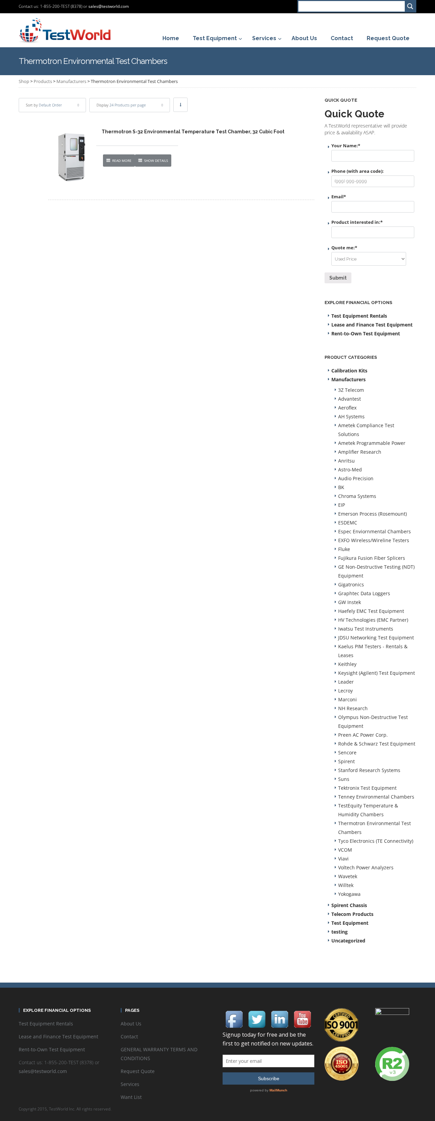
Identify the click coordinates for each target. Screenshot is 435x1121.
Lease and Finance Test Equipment (372, 324)
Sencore (347, 752)
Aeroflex (347, 407)
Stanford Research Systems (369, 770)
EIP (341, 505)
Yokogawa (349, 894)
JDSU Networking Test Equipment (376, 637)
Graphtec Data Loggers (364, 593)
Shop (24, 81)
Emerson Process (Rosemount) (372, 514)
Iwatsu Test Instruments (365, 628)
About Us (131, 1023)
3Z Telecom (351, 390)
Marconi (347, 699)
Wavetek (347, 876)
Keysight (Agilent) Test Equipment (376, 673)
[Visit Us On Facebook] (234, 1018)
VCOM (345, 850)
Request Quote (138, 1071)
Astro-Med (350, 469)
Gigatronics (351, 584)
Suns (343, 779)
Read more (122, 160)
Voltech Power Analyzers (366, 867)
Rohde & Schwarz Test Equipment (376, 743)
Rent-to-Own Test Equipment (365, 333)
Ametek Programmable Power (371, 443)
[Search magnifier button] (410, 6)
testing (339, 931)
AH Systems (351, 416)
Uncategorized (348, 940)
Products (43, 81)
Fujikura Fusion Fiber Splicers (371, 558)
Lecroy (345, 690)
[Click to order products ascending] (180, 105)
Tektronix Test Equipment (367, 788)
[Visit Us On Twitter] (256, 1018)
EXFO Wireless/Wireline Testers (373, 540)
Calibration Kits (349, 370)
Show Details (156, 160)
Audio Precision (355, 478)
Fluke (344, 549)
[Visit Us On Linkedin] (279, 1018)
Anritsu (346, 460)
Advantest (349, 399)
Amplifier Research (359, 452)
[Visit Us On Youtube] (302, 1018)
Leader (346, 682)
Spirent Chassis (349, 905)
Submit (338, 278)
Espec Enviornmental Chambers (374, 531)
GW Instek (349, 602)
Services (130, 1084)
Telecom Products (352, 914)
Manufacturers (71, 81)
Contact (129, 1036)
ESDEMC (347, 522)
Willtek (345, 885)
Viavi (343, 858)
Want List (131, 1097)
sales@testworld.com (108, 6)
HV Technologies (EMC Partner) (373, 620)
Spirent (346, 761)
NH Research (353, 708)
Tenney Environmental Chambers (376, 796)
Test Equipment (349, 923)
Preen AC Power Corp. (363, 735)
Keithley (347, 664)
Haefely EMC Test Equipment (371, 611)
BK (341, 487)
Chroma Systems (357, 496)
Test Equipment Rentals (359, 316)
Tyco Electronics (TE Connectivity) (375, 841)
